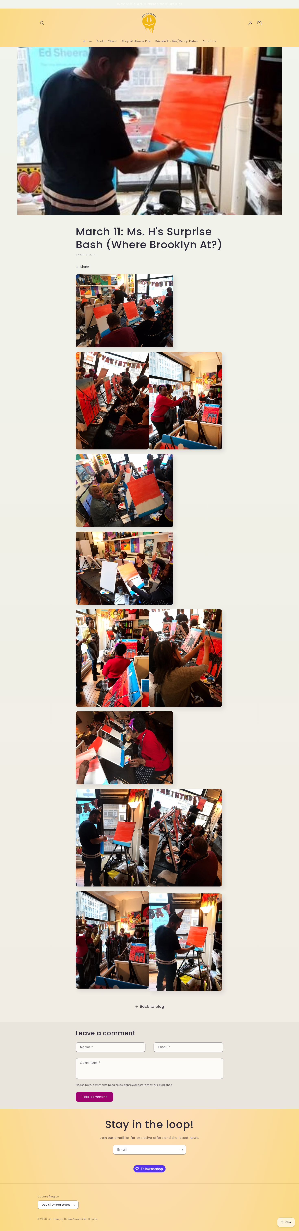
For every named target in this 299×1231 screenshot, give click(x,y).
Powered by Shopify (84, 1219)
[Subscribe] (181, 1150)
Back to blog (152, 1006)
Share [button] (84, 267)
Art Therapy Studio (60, 1219)
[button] (42, 23)
